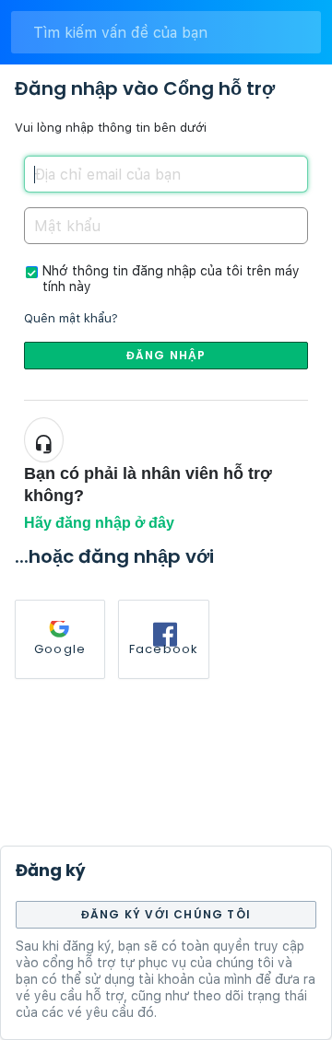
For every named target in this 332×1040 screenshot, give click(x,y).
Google (60, 649)
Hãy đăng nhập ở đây (99, 523)
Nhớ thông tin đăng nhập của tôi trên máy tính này (171, 278)
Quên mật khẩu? (71, 318)
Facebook (164, 649)
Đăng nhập (166, 355)
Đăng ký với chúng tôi (166, 914)
